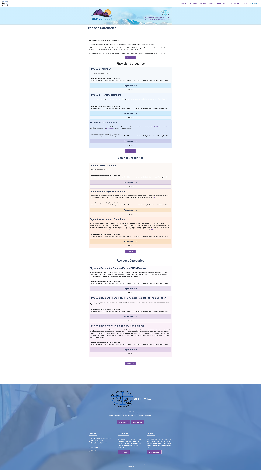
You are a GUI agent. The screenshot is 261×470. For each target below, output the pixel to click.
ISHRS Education (153, 452)
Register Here (130, 57)
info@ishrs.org (110, 128)
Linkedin (126, 463)
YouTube (137, 463)
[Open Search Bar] (247, 3)
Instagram (132, 463)
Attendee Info (193, 3)
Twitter (121, 463)
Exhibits (211, 3)
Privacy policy (144, 463)
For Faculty (203, 3)
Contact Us (233, 3)
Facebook (116, 463)
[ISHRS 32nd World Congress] (4, 3)
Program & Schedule (222, 3)
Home (178, 3)
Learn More (123, 452)
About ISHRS (240, 3)
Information (184, 3)
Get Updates (122, 422)
